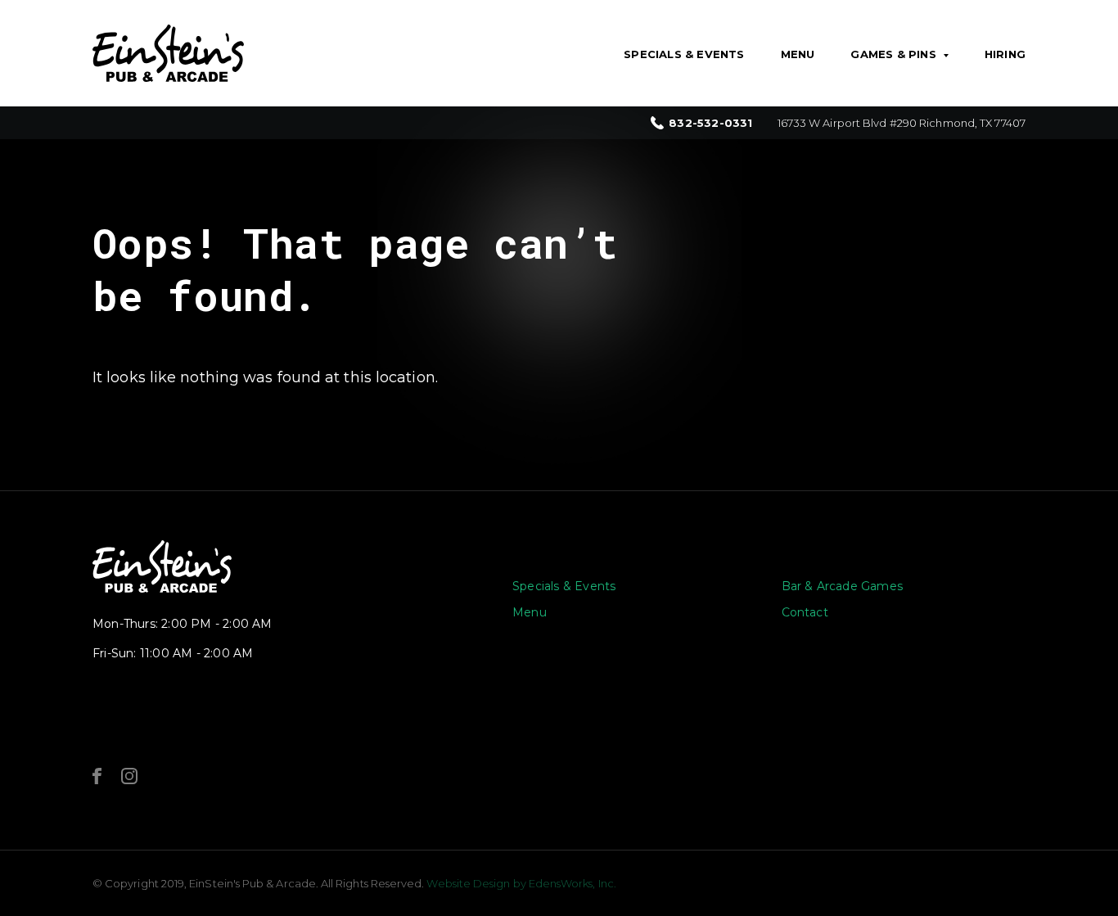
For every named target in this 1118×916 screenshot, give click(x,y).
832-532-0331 (710, 123)
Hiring (1005, 54)
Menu (798, 54)
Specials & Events (684, 54)
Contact (805, 612)
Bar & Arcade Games (843, 586)
